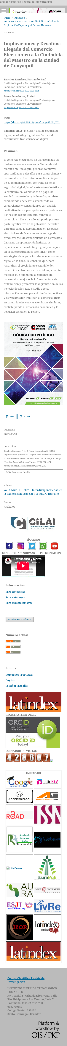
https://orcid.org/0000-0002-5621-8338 (21, 90)
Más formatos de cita (18, 472)
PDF (11, 416)
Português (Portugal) (19, 674)
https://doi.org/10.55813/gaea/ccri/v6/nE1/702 (32, 122)
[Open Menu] (3, 11)
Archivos (20, 17)
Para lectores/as (15, 591)
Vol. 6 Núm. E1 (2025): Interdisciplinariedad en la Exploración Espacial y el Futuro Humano (31, 23)
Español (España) (17, 685)
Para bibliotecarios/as (19, 602)
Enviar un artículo (19, 619)
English (10, 680)
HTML (27, 416)
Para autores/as (15, 597)
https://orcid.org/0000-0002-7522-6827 (21, 107)
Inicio (7, 17)
